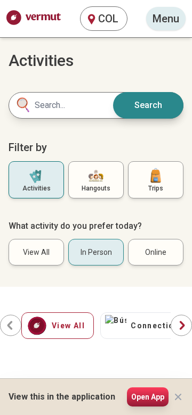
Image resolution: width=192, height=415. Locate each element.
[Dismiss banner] (178, 397)
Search (148, 105)
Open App (147, 397)
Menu (166, 18)
